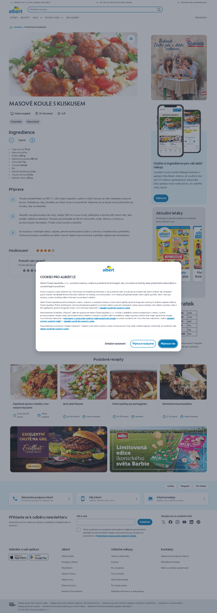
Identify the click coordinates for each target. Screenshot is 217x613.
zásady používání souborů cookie (54, 329)
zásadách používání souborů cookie (115, 308)
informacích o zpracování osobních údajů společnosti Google (90, 318)
